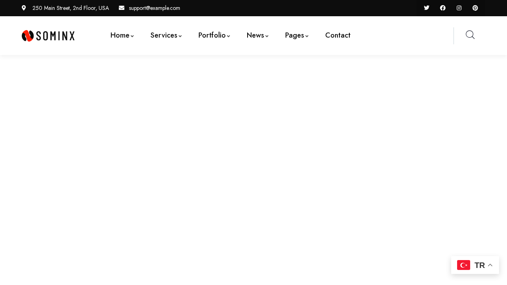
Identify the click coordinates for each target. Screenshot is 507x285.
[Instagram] (459, 8)
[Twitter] (427, 8)
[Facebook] (443, 8)
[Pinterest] (475, 8)
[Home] (48, 36)
